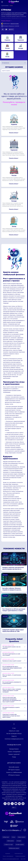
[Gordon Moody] (14, 840)
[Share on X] (2, 29)
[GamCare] (19, 836)
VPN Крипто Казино (13, 788)
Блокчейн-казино (14, 780)
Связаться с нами (14, 744)
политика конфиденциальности (13, 752)
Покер (14, 770)
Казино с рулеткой (13, 767)
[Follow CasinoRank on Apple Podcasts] (22, 818)
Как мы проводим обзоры (13, 746)
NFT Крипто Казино (13, 783)
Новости (13, 749)
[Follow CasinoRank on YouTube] (15, 818)
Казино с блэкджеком (13, 764)
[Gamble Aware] (12, 845)
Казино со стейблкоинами (13, 785)
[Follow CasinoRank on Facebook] (4, 818)
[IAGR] (6, 836)
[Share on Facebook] (6, 29)
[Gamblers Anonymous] (11, 836)
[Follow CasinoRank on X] (11, 818)
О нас (13, 741)
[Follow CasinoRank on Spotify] (19, 818)
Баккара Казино (13, 762)
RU (13, 822)
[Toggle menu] (2, 1)
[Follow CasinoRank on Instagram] (8, 818)
